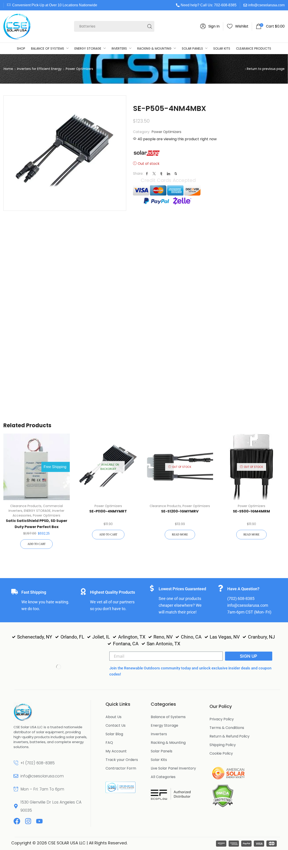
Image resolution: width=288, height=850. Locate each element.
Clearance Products (25, 506)
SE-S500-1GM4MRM (251, 511)
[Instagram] (28, 821)
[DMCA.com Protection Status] (223, 795)
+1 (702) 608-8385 (37, 763)
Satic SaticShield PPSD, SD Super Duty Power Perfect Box (36, 523)
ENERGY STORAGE (37, 510)
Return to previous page (266, 69)
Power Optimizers (79, 69)
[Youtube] (39, 821)
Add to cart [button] (36, 544)
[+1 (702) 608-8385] (16, 762)
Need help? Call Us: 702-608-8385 (208, 5)
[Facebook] (17, 821)
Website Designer (147, 843)
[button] (210, 26)
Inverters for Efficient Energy (39, 69)
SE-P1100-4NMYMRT (108, 511)
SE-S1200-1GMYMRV (180, 511)
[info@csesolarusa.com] (16, 776)
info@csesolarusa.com (266, 5)
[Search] (149, 26)
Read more (180, 534)
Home (8, 69)
